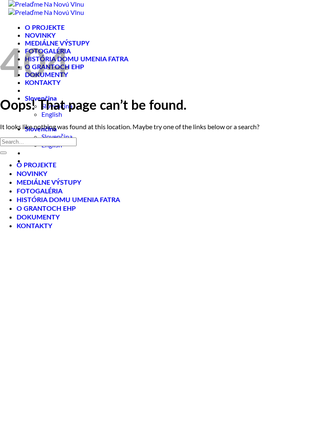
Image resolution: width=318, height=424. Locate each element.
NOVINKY (40, 35)
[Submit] (3, 153)
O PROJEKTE (45, 27)
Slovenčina (56, 136)
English (51, 114)
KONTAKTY (34, 226)
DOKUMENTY (38, 217)
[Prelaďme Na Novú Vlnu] (46, 8)
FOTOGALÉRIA (40, 191)
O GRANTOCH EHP (46, 208)
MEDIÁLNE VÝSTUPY (49, 182)
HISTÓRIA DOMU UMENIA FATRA (76, 59)
